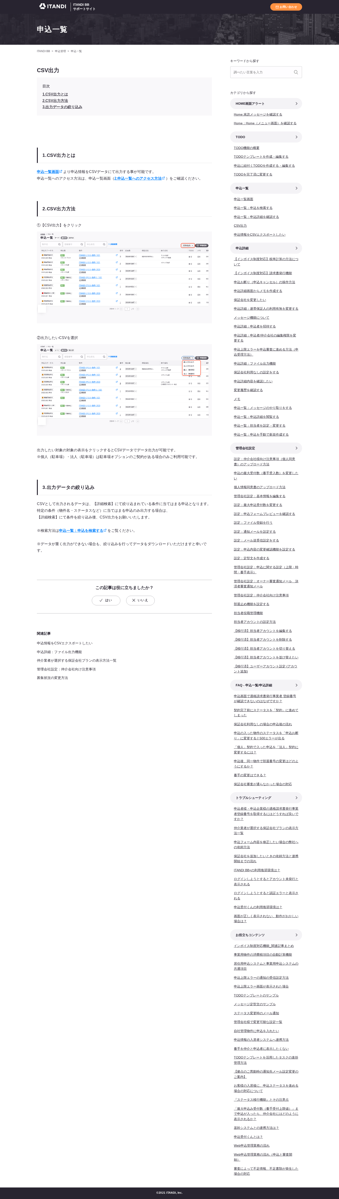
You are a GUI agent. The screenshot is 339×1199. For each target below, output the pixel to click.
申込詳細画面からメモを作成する (258, 291)
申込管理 (60, 51)
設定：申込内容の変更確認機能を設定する (264, 549)
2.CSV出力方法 (55, 101)
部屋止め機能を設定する (251, 604)
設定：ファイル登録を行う (253, 522)
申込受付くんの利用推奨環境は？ (258, 907)
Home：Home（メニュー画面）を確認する (265, 123)
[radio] (106, 600)
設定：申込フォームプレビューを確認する (264, 514)
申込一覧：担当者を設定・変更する (259, 425)
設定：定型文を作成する (251, 558)
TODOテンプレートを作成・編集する (261, 156)
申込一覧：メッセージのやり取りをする (263, 408)
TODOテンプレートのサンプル (256, 995)
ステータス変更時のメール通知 (256, 1013)
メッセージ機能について (251, 317)
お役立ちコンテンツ (250, 935)
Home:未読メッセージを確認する (258, 114)
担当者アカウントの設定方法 (255, 622)
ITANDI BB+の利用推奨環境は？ (257, 870)
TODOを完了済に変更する (253, 174)
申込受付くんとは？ (248, 1137)
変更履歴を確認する (248, 390)
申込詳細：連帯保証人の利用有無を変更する (266, 308)
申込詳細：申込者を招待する (255, 326)
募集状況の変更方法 (52, 678)
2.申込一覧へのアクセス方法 (138, 178)
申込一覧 (52, 29)
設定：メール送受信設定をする (256, 540)
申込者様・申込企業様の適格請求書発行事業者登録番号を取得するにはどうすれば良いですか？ (266, 814)
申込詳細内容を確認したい (253, 381)
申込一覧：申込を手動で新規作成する (261, 434)
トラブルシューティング (253, 798)
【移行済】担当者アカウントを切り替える (264, 648)
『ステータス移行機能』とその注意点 (261, 1099)
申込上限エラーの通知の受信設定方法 (261, 977)
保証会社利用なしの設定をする (256, 372)
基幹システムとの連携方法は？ (256, 1128)
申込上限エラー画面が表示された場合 (261, 986)
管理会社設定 (245, 448)
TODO (240, 137)
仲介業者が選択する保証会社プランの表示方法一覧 (76, 660)
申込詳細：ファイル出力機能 (59, 652)
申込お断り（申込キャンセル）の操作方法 (264, 282)
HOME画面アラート (250, 103)
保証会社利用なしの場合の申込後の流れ (263, 724)
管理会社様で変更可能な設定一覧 (258, 1022)
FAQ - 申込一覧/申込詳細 (254, 685)
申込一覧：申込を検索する (81, 531)
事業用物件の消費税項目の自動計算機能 (263, 954)
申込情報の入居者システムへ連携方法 (261, 1039)
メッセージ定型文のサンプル (255, 1004)
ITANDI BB (43, 51)
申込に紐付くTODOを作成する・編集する (264, 165)
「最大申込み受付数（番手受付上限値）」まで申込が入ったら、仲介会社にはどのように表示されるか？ (266, 1114)
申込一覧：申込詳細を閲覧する (256, 417)
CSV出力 (240, 225)
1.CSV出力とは (55, 94)
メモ (237, 399)
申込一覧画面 (48, 172)
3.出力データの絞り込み (62, 107)
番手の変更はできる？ (250, 775)
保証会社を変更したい (250, 300)
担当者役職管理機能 (248, 613)
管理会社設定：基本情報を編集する (259, 496)
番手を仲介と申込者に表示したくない (261, 1048)
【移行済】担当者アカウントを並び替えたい (266, 657)
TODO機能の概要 (246, 148)
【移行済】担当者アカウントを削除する (263, 639)
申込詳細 (242, 248)
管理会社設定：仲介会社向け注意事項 (66, 669)
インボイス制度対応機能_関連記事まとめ (264, 946)
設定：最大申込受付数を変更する (258, 505)
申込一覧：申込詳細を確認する (256, 217)
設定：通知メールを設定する (255, 531)
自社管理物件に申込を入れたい (256, 1031)
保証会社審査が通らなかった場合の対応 (263, 784)
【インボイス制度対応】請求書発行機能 (263, 273)
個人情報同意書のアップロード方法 (259, 487)
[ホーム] (54, 7)
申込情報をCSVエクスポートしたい (64, 643)
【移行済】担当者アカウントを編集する (263, 631)
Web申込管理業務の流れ (252, 1145)
